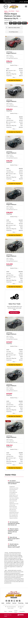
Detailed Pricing (13, 65)
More (14, 77)
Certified (8, 603)
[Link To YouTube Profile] (14, 600)
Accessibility (22, 611)
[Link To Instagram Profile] (17, 600)
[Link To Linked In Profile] (12, 600)
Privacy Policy (15, 611)
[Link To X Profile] (9, 600)
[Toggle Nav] (26, 6)
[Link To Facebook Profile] (6, 600)
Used (2, 603)
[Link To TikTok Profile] (19, 600)
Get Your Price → (14, 312)
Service (14, 603)
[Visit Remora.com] (21, 615)
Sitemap (10, 611)
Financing (20, 603)
